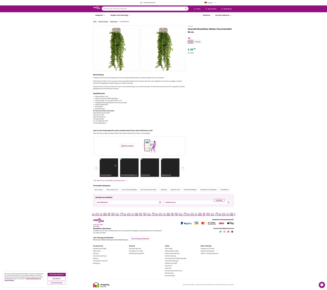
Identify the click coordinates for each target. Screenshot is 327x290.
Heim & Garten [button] (98, 189)
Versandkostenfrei (149, 2)
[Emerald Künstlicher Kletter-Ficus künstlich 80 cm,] (116, 48)
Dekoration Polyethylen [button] (190, 189)
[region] (35, 279)
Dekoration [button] (164, 189)
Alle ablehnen (57, 278)
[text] (192, 50)
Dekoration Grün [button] (175, 189)
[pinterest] (228, 232)
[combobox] (145, 8)
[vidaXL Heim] (96, 7)
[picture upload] (150, 145)
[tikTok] (232, 232)
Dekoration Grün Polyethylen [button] (208, 189)
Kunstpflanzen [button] (224, 189)
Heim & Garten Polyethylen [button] (129, 189)
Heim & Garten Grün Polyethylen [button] (149, 189)
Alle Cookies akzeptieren (57, 274)
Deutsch (210, 3)
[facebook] (220, 232)
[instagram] (224, 232)
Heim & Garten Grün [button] (112, 189)
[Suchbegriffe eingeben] (186, 8)
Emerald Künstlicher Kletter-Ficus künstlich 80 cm (210, 30)
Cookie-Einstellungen (171, 261)
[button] (109, 167)
